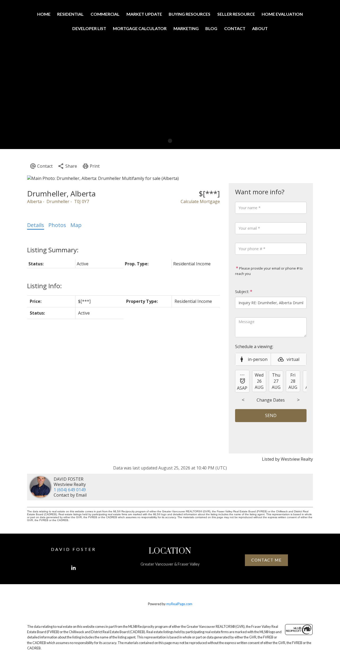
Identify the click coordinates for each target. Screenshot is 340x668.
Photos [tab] (57, 225)
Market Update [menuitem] (144, 14)
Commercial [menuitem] (105, 14)
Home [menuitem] (43, 14)
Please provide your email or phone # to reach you (269, 271)
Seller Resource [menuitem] (236, 14)
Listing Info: (44, 285)
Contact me (266, 560)
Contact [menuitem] (234, 28)
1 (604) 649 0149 (70, 490)
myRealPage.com (179, 604)
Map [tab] (76, 225)
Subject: (242, 291)
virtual (293, 359)
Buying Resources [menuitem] (189, 14)
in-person (257, 359)
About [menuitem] (260, 28)
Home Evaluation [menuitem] (282, 14)
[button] (73, 568)
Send (271, 415)
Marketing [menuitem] (186, 28)
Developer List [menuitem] (89, 28)
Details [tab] (35, 225)
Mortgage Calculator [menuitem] (140, 28)
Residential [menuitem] (70, 14)
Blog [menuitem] (211, 28)
